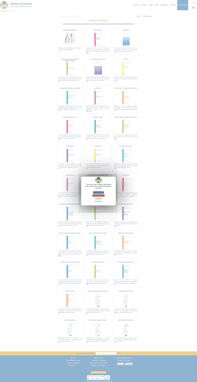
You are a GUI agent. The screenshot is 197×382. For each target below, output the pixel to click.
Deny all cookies (99, 195)
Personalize (98, 198)
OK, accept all (99, 192)
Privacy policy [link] (98, 201)
